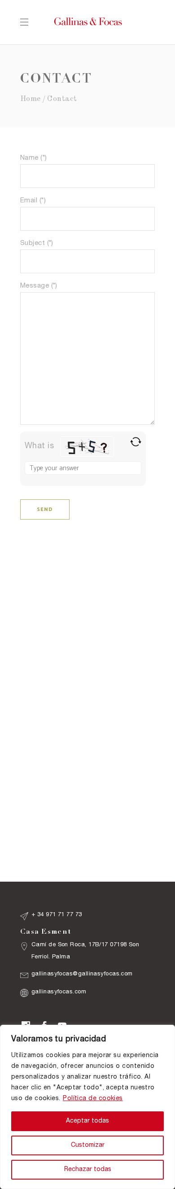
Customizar (88, 1145)
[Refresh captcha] (135, 441)
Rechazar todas (87, 1170)
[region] (87, 1107)
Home (30, 99)
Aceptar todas (87, 1121)
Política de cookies (93, 1099)
